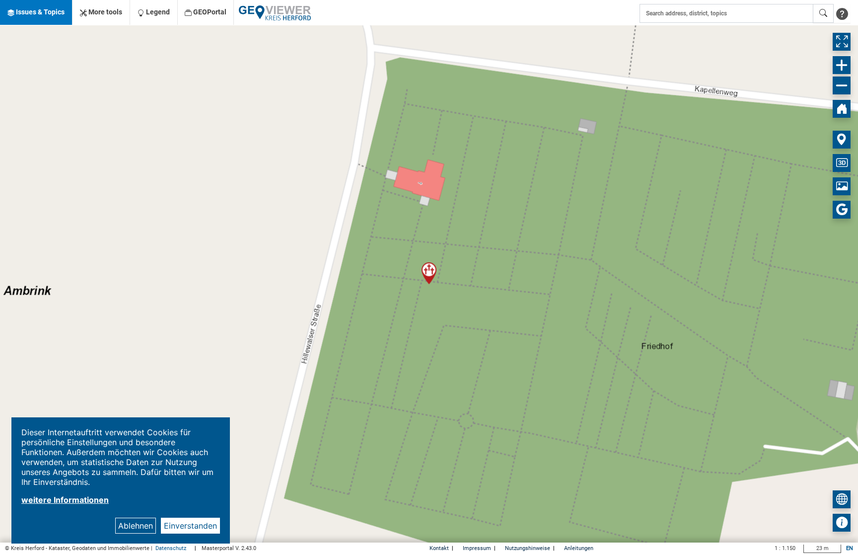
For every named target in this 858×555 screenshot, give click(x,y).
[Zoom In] (842, 65)
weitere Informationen (65, 500)
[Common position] (842, 140)
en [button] (849, 548)
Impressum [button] (478, 548)
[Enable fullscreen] (842, 42)
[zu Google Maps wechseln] (842, 210)
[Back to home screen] (842, 109)
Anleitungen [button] (578, 548)
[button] (36, 12)
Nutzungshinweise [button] (528, 548)
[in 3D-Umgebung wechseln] (842, 163)
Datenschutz (171, 548)
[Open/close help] (842, 13)
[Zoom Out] (842, 85)
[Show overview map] (842, 499)
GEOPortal (209, 12)
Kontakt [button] (439, 548)
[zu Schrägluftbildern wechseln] (842, 186)
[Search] (823, 13)
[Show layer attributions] (842, 523)
